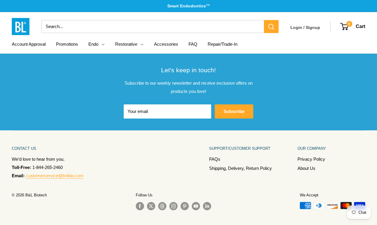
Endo (93, 44)
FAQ (192, 44)
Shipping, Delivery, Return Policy (240, 168)
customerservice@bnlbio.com (55, 175)
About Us (306, 168)
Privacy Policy (311, 159)
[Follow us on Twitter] (151, 206)
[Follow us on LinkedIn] (207, 206)
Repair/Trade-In (222, 44)
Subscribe (234, 111)
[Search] (271, 26)
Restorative (126, 44)
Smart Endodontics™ (188, 6)
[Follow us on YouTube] (196, 206)
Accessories (166, 44)
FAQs (214, 159)
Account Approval (29, 44)
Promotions (67, 44)
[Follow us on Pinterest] (185, 206)
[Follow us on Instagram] (173, 206)
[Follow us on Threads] (162, 206)
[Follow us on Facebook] (140, 206)
